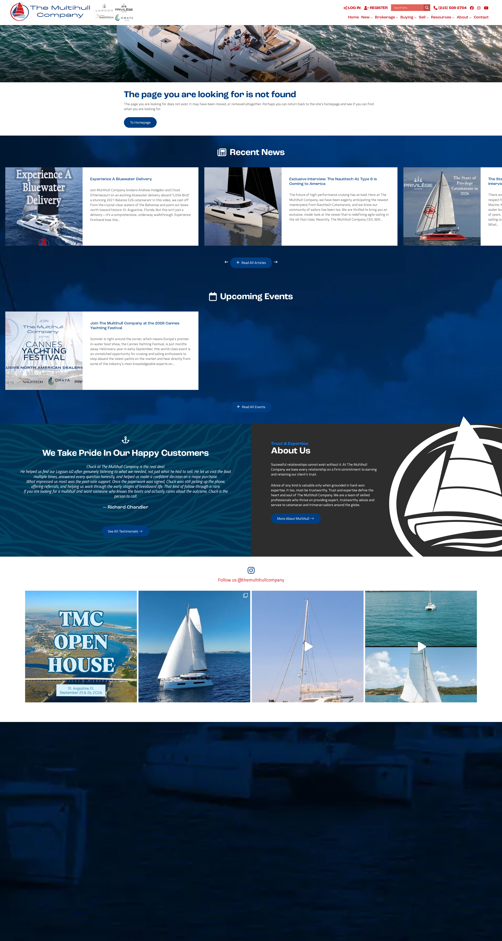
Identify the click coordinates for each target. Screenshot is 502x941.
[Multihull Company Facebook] (472, 7)
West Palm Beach (143, 865)
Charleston (138, 831)
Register (378, 8)
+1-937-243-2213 (209, 836)
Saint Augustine (142, 848)
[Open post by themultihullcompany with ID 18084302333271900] (194, 646)
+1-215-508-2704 (209, 870)
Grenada (330, 814)
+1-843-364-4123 (144, 836)
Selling (240, 763)
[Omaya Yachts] (124, 17)
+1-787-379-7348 (273, 836)
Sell (422, 17)
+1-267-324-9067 (144, 819)
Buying (407, 17)
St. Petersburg (141, 881)
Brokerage (385, 17)
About (463, 17)
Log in (354, 8)
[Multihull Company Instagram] (479, 7)
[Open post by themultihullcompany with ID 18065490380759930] (81, 646)
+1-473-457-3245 (338, 819)
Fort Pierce (203, 848)
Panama (330, 831)
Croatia (329, 848)
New (365, 17)
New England (140, 814)
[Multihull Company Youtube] (486, 7)
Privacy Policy (298, 920)
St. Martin (266, 814)
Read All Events (253, 406)
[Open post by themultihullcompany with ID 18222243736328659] (308, 646)
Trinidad (265, 848)
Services (268, 763)
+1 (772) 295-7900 (209, 853)
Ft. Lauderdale (206, 865)
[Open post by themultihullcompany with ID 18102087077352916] (421, 646)
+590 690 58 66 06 (273, 819)
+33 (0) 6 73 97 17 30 (275, 870)
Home (353, 17)
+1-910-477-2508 (144, 853)
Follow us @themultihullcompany (251, 580)
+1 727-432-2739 (144, 887)
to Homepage (140, 122)
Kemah (199, 881)
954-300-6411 (206, 887)
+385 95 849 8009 (338, 853)
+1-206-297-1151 (144, 904)
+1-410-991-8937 (209, 819)
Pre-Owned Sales (177, 763)
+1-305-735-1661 (338, 836)
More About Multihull (293, 518)
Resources (441, 17)
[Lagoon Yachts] (104, 7)
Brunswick (202, 831)
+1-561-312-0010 (144, 870)
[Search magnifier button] (427, 7)
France (264, 865)
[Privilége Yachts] (124, 7)
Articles (328, 763)
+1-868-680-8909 (273, 853)
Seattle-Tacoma (142, 898)
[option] (101, 206)
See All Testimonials (123, 531)
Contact (481, 17)
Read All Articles (253, 262)
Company (299, 763)
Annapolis (202, 814)
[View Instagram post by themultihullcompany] (132, 697)
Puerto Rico (268, 831)
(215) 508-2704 (452, 8)
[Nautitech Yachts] (104, 17)
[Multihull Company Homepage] (52, 11)
